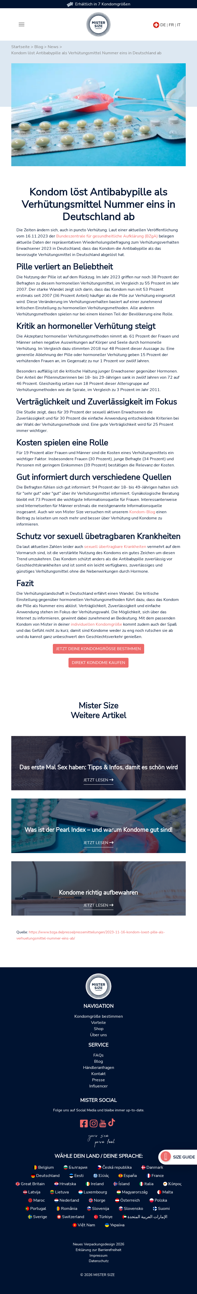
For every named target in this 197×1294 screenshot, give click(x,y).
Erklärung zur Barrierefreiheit (98, 1249)
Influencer (98, 1086)
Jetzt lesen (96, 780)
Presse (98, 1080)
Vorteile (98, 1022)
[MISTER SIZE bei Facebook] (84, 1123)
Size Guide (184, 1157)
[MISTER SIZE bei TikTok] (111, 1123)
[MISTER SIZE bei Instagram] (93, 1123)
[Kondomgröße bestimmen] (165, 1157)
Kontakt (98, 1074)
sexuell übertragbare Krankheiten (115, 546)
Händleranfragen (98, 1067)
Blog (38, 47)
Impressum (98, 1255)
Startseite (20, 47)
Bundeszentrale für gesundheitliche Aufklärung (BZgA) (107, 236)
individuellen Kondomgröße (96, 624)
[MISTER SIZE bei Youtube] (103, 1123)
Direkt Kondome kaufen (98, 663)
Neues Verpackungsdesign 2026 (98, 1244)
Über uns (98, 1035)
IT (179, 25)
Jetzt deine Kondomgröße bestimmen (98, 649)
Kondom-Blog (142, 512)
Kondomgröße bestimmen (98, 1016)
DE (163, 25)
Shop (98, 1029)
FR (171, 25)
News (53, 47)
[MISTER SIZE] (98, 986)
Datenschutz (99, 1260)
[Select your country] (156, 24)
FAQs (98, 1055)
